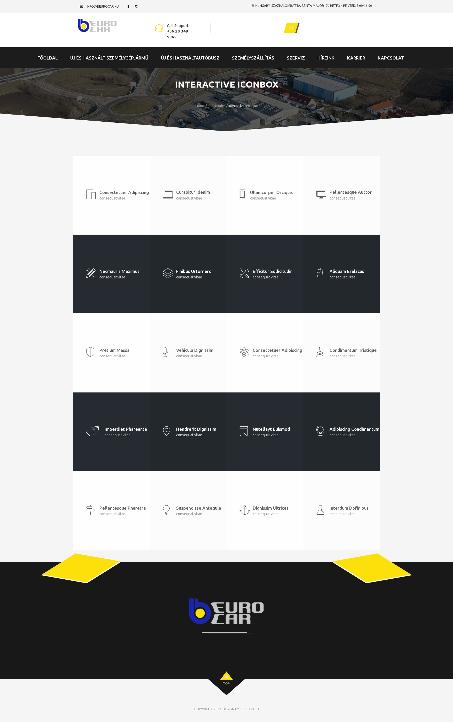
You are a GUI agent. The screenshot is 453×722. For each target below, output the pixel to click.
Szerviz (296, 57)
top (226, 683)
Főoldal (47, 57)
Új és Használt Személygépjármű (109, 57)
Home (200, 105)
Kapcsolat (391, 57)
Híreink (326, 57)
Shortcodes (216, 105)
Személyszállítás (253, 57)
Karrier (356, 57)
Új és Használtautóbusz (190, 57)
